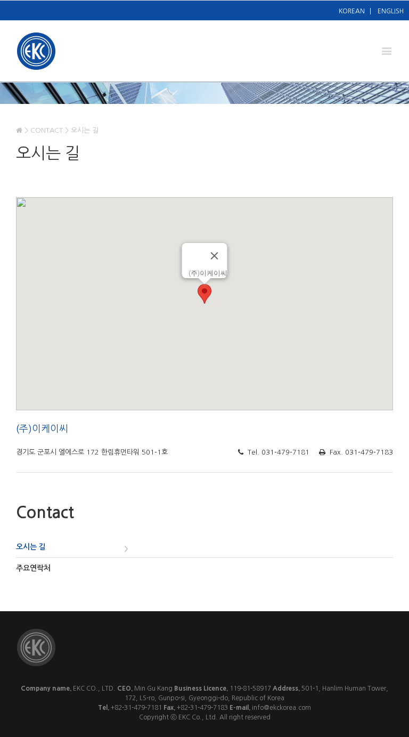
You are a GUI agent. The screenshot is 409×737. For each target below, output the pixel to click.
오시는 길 (31, 546)
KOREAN (352, 11)
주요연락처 (33, 568)
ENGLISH (391, 11)
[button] (204, 294)
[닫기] (214, 256)
